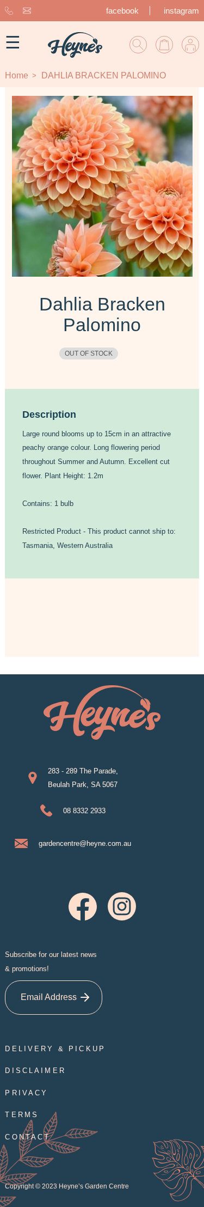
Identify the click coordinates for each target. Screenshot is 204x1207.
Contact (27, 1137)
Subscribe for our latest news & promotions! (51, 961)
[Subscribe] (85, 997)
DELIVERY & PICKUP (55, 1049)
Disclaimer (35, 1070)
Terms (22, 1115)
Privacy (26, 1093)
